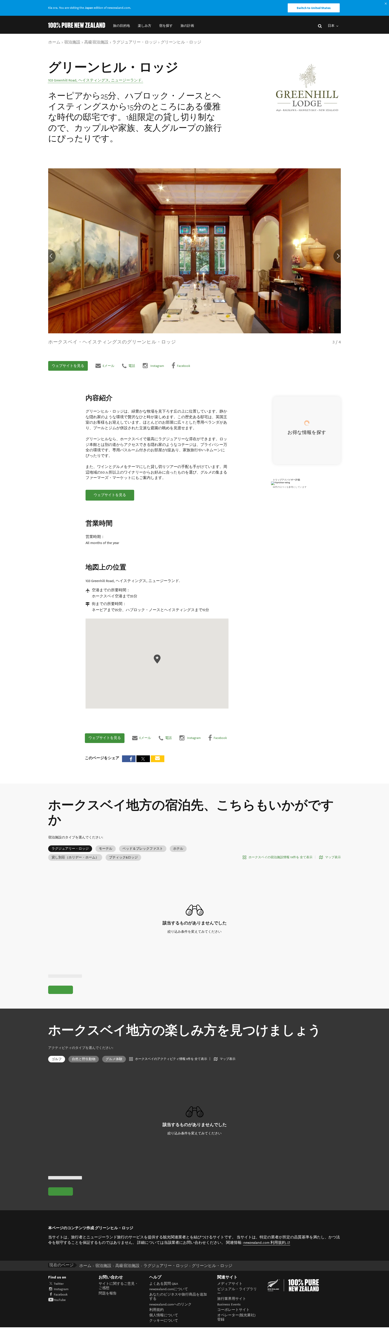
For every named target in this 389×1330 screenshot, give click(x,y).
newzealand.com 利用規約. (266, 1242)
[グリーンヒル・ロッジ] (307, 88)
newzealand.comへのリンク (170, 1304)
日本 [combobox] (331, 26)
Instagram (61, 1289)
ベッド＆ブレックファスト (142, 849)
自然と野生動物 (83, 1059)
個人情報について (163, 1315)
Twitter (59, 1284)
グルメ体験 (114, 1059)
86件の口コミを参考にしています (290, 487)
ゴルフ (57, 1059)
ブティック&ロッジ (123, 857)
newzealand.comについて (168, 1289)
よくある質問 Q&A (163, 1284)
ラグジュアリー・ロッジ (70, 849)
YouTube (60, 1300)
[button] (121, 26)
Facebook (61, 1294)
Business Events (229, 1304)
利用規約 (156, 1310)
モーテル (105, 849)
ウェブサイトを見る (68, 366)
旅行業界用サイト (231, 1299)
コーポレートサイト (233, 1310)
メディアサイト (229, 1284)
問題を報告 (108, 1293)
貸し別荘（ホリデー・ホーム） (75, 857)
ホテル (178, 849)
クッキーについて (163, 1321)
